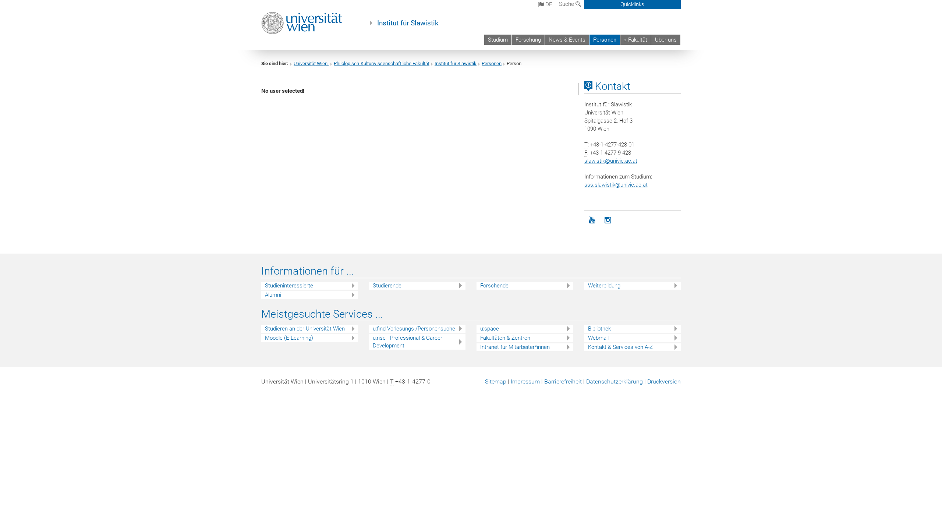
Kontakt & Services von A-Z (620, 347)
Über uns (666, 39)
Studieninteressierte (289, 285)
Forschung (528, 39)
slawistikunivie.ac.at (610, 161)
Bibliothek (599, 328)
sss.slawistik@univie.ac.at (616, 184)
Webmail (598, 338)
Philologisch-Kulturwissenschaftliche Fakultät (381, 63)
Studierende (387, 285)
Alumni (273, 295)
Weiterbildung (604, 285)
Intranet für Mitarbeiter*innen (515, 347)
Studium (498, 39)
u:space (489, 328)
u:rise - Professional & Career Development (407, 342)
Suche (567, 4)
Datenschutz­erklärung (614, 381)
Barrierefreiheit (563, 381)
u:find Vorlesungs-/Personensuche (414, 328)
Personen (604, 39)
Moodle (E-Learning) (289, 338)
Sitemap (495, 381)
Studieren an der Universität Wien (305, 328)
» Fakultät (635, 39)
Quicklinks (632, 4)
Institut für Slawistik (408, 23)
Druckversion (664, 381)
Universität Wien (311, 63)
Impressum (525, 381)
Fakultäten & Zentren (505, 338)
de (548, 4)
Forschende (494, 285)
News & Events (567, 39)
